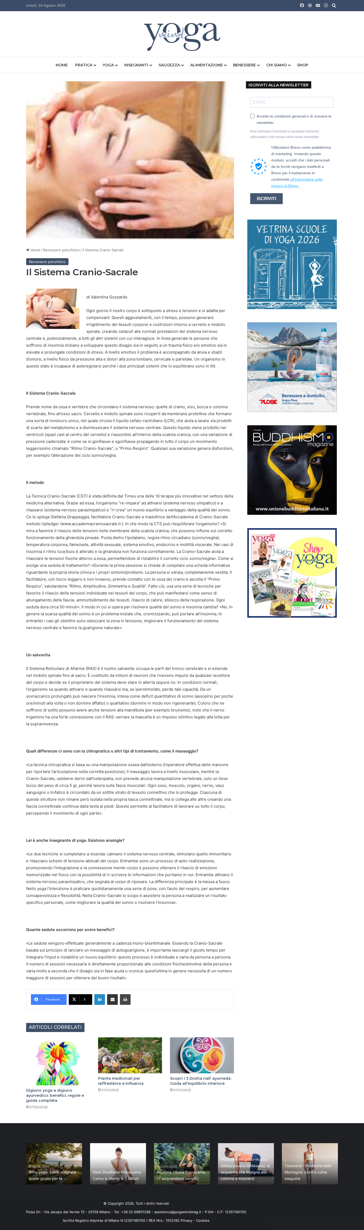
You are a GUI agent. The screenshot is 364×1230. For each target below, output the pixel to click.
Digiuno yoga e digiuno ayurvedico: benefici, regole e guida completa (55, 1095)
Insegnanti (136, 65)
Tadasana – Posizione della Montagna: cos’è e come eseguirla (308, 1172)
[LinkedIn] (99, 999)
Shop (302, 65)
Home (62, 65)
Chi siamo (276, 65)
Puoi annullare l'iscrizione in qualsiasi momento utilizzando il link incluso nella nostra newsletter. (284, 134)
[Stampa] (125, 999)
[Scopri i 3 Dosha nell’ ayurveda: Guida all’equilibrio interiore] (202, 1055)
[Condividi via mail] (112, 999)
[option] (54, 1163)
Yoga (108, 65)
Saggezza (169, 65)
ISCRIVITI (266, 198)
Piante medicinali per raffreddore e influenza (121, 1081)
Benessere (244, 65)
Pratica (83, 65)
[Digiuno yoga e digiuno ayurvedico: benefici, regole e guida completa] (58, 1061)
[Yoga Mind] (182, 36)
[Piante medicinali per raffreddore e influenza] (130, 1055)
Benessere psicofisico (61, 250)
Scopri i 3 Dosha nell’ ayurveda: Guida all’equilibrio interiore (200, 1081)
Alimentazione (206, 65)
